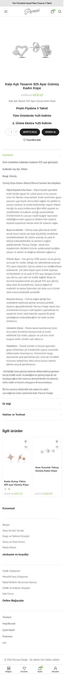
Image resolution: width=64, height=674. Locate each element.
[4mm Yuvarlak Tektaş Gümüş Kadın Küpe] (48, 451)
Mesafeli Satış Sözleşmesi (15, 577)
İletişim (6, 525)
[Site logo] (32, 11)
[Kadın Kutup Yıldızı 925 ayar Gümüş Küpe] (16, 458)
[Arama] (60, 11)
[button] (57, 441)
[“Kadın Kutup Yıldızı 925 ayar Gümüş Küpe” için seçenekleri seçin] (26, 441)
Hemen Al (50, 132)
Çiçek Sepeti (8, 630)
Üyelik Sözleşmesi (11, 571)
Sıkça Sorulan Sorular (13, 531)
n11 (4, 643)
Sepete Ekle (30, 132)
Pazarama (7, 636)
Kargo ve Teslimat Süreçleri (15, 536)
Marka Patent (9, 548)
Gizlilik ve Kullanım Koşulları (16, 588)
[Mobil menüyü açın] (6, 11)
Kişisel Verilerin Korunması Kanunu (19, 582)
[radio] (5, 489)
